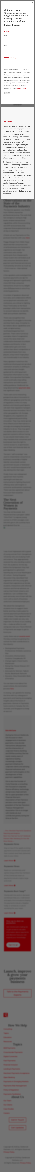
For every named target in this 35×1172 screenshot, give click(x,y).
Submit (7, 92)
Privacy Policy (21, 88)
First (6, 35)
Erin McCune (8, 122)
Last (5, 46)
